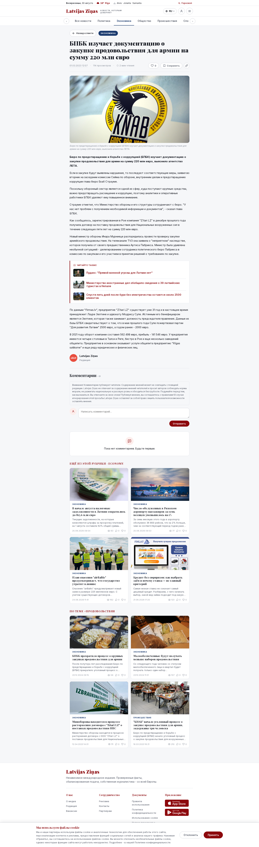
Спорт (187, 20)
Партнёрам (105, 811)
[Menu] (189, 11)
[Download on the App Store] (177, 803)
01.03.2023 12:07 (79, 65)
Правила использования (140, 803)
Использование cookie (145, 817)
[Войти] (181, 11)
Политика (104, 20)
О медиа (71, 801)
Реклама (104, 801)
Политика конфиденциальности (144, 811)
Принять (213, 834)
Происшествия (167, 20)
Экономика (124, 20)
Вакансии (71, 811)
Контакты (104, 806)
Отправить (179, 423)
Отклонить (191, 834)
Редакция (71, 806)
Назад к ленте (84, 33)
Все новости (83, 20)
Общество (144, 20)
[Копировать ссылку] (186, 65)
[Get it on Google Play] (177, 812)
